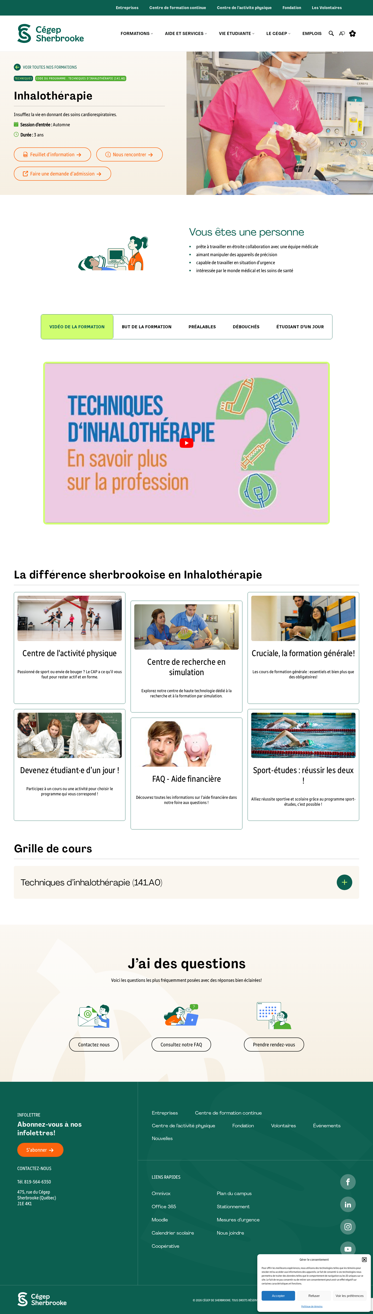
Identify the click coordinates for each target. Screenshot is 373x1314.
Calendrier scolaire (173, 1233)
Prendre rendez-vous (274, 1044)
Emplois (312, 33)
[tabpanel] (186, 443)
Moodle (160, 1220)
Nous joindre (230, 1233)
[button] (364, 1259)
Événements (327, 1126)
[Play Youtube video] (186, 443)
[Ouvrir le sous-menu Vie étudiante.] (253, 33)
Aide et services (184, 33)
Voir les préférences (350, 1296)
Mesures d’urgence (238, 1220)
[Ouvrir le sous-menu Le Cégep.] (289, 33)
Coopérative (165, 1246)
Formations (135, 33)
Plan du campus (234, 1193)
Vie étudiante (235, 33)
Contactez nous (94, 1044)
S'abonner (36, 1150)
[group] (146, 326)
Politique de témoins (311, 1306)
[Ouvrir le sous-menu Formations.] (152, 33)
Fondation (292, 7)
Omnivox (161, 1193)
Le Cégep (276, 33)
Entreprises (127, 7)
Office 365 (164, 1206)
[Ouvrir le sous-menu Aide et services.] (206, 33)
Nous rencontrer (129, 154)
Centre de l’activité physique (244, 7)
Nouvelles (162, 1138)
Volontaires (283, 1126)
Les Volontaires (327, 7)
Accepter (278, 1296)
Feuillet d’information (52, 154)
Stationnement (233, 1206)
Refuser (314, 1296)
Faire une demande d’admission (62, 174)
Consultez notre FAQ (181, 1044)
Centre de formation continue (177, 7)
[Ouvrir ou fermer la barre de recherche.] (331, 33)
